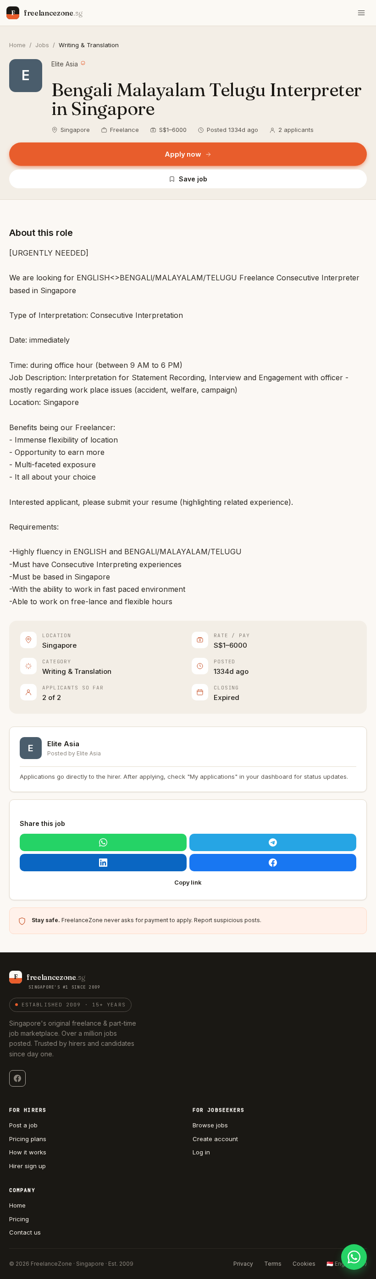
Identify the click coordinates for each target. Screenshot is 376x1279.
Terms (273, 1263)
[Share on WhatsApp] (103, 842)
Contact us (25, 1232)
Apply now (183, 154)
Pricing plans (27, 1138)
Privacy (243, 1263)
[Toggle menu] (361, 13)
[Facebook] (17, 1078)
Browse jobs (210, 1125)
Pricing (19, 1219)
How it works (27, 1152)
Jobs (42, 45)
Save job (193, 179)
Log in (201, 1152)
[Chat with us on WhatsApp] (354, 1257)
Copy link (188, 882)
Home (17, 45)
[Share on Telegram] (272, 842)
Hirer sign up (27, 1166)
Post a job (23, 1125)
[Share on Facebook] (272, 862)
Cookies (304, 1263)
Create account (215, 1138)
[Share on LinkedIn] (103, 862)
